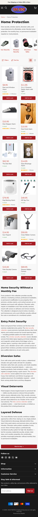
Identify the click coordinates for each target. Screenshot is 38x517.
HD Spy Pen (25, 200)
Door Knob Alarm (26, 129)
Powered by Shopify (19, 513)
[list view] (35, 60)
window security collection (17, 337)
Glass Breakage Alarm (26, 165)
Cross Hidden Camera (28, 235)
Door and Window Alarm (9, 88)
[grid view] (30, 60)
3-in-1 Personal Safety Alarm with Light (27, 89)
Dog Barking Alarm (9, 200)
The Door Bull (7, 164)
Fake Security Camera (10, 269)
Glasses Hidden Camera (26, 270)
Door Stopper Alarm (9, 124)
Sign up (30, 491)
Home (3, 17)
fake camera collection (20, 402)
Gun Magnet (7, 235)
